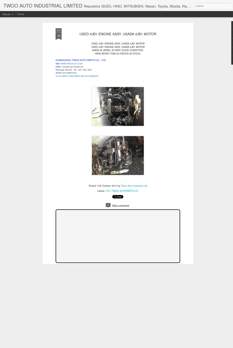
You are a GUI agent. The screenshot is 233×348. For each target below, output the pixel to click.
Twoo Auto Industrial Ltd (134, 185)
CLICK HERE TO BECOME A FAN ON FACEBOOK (77, 76)
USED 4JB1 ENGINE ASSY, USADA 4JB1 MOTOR (117, 33)
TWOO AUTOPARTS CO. (125, 190)
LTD (108, 190)
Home (21, 14)
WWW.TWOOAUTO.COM (71, 63)
